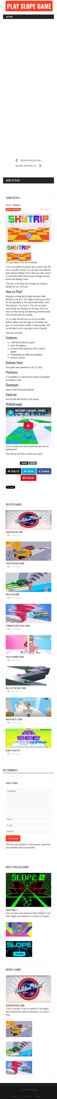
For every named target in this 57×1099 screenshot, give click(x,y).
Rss (44, 1096)
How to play (13, 180)
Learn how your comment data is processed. (28, 846)
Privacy (14, 1096)
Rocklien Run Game (14, 532)
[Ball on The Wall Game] (28, 675)
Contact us (29, 1096)
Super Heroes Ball (31, 160)
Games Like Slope (13, 209)
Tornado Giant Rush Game (18, 625)
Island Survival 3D (26, 165)
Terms (20, 1096)
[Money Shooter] (28, 738)
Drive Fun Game (12, 594)
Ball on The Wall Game (16, 688)
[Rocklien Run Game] (28, 519)
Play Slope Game (29, 6)
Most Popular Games (17, 867)
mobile (33, 463)
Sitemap (37, 1096)
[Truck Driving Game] (28, 551)
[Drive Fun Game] (28, 582)
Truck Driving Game (15, 563)
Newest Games (13, 969)
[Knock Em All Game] (28, 707)
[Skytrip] (30, 228)
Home (8, 205)
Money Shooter (13, 750)
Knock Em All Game (14, 719)
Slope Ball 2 (12, 910)
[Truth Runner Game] (28, 644)
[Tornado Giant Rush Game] (28, 613)
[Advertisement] (28, 42)
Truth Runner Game (15, 656)
